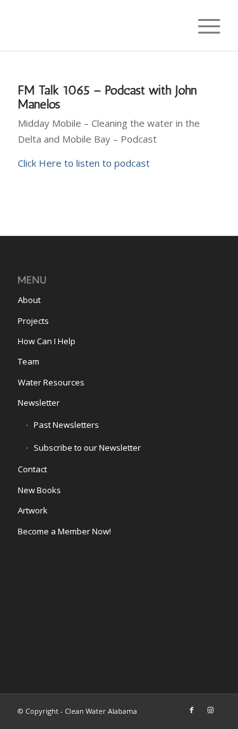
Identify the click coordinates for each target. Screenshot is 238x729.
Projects (33, 320)
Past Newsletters (66, 424)
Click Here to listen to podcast (84, 163)
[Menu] (202, 25)
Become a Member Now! (64, 531)
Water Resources (51, 382)
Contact (32, 469)
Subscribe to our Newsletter (87, 447)
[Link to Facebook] (191, 709)
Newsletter (39, 402)
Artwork (33, 510)
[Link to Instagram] (210, 709)
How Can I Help (47, 341)
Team (28, 361)
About (29, 300)
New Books (39, 490)
